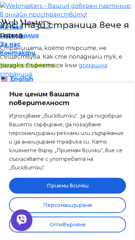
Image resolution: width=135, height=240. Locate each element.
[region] (67, 161)
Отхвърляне (68, 224)
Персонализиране (67, 205)
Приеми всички (68, 185)
